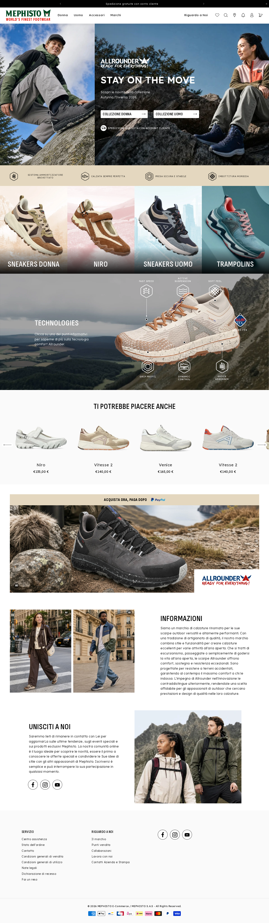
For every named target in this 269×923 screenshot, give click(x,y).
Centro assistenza (34, 839)
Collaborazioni (101, 851)
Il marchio (99, 839)
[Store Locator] (234, 15)
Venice (165, 464)
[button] (243, 15)
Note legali (29, 868)
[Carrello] (260, 15)
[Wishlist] (217, 15)
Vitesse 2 (103, 464)
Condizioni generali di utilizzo (42, 862)
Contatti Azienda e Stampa (111, 862)
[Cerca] (226, 15)
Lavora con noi (102, 856)
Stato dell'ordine (33, 845)
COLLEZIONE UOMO (169, 114)
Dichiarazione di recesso (39, 874)
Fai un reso (29, 879)
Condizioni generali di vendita (42, 856)
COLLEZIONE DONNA (117, 114)
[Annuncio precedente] (60, 3)
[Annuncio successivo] (203, 3)
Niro (41, 464)
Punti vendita (101, 845)
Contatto (28, 851)
